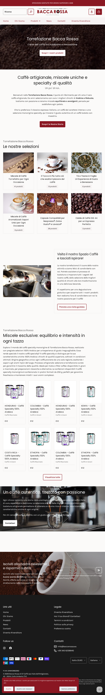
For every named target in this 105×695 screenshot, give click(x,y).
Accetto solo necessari (24, 689)
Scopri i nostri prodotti (52, 53)
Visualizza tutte (52, 477)
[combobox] (15, 12)
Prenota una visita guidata (72, 307)
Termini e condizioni (63, 620)
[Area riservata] (92, 12)
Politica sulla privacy (63, 624)
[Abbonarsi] (99, 570)
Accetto (8, 689)
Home (6, 21)
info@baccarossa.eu (67, 646)
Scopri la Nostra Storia (52, 124)
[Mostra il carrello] (99, 12)
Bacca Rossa (14, 674)
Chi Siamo (20, 21)
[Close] (77, 679)
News (48, 21)
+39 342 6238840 (66, 650)
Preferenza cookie (62, 628)
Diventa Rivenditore (81, 21)
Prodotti (7, 620)
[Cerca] (31, 12)
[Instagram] (4, 648)
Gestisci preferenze (68, 689)
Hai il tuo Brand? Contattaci (67, 616)
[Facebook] (10, 648)
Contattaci (10, 523)
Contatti (61, 21)
